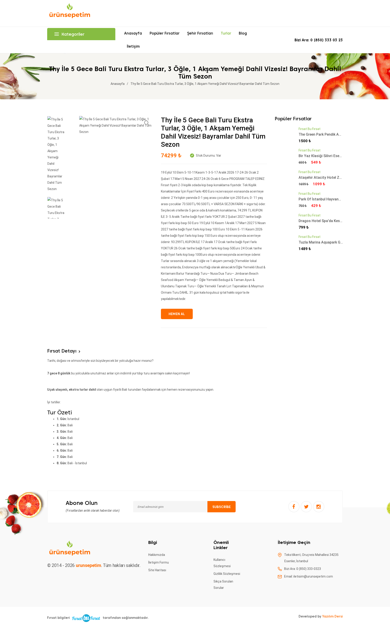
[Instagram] (318, 506)
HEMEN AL (177, 314)
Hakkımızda (156, 555)
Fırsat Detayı (62, 351)
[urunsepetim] (69, 13)
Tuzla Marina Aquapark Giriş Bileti (327, 242)
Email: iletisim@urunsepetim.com (308, 576)
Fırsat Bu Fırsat (309, 129)
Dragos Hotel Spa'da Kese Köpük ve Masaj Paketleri (341, 221)
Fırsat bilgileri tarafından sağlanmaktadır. (98, 618)
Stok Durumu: (205, 155)
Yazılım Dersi (332, 616)
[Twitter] (306, 506)
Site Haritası (157, 570)
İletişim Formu (158, 562)
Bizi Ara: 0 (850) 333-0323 (302, 569)
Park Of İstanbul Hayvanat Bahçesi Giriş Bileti (336, 199)
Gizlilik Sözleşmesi (227, 574)
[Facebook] (293, 506)
